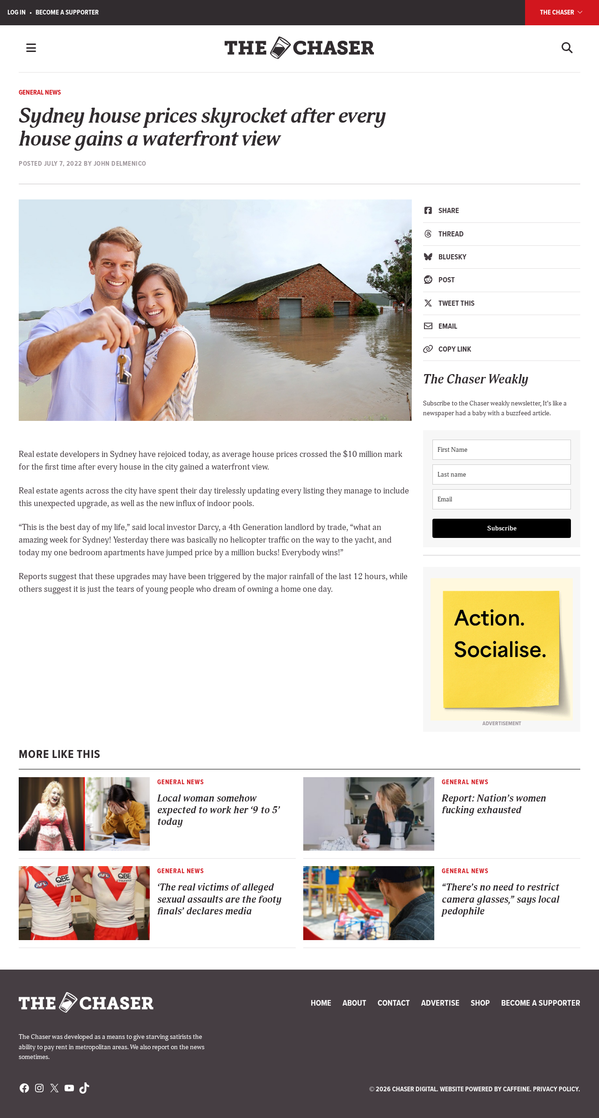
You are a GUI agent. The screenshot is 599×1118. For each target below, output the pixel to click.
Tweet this (456, 303)
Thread (450, 233)
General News (40, 92)
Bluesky (452, 256)
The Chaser (558, 12)
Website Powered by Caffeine (485, 1089)
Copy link (454, 349)
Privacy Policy (555, 1089)
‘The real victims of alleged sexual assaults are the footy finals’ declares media (219, 899)
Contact (394, 1003)
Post (446, 279)
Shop (480, 1003)
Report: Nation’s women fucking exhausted (494, 804)
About (354, 1003)
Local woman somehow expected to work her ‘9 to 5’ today (218, 810)
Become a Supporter (67, 12)
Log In (16, 12)
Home (321, 1003)
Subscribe (502, 528)
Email (447, 326)
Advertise (440, 1003)
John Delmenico (120, 163)
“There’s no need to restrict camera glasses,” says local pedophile (500, 899)
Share (448, 210)
